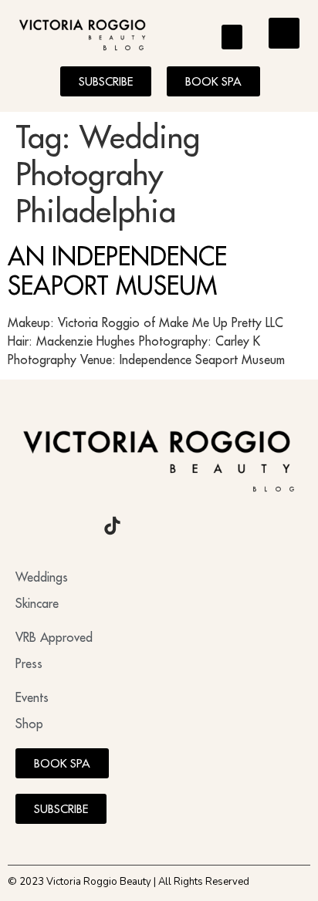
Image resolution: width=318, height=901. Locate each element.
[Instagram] (27, 526)
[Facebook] (69, 526)
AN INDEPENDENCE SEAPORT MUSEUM (117, 271)
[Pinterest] (154, 526)
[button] (232, 37)
